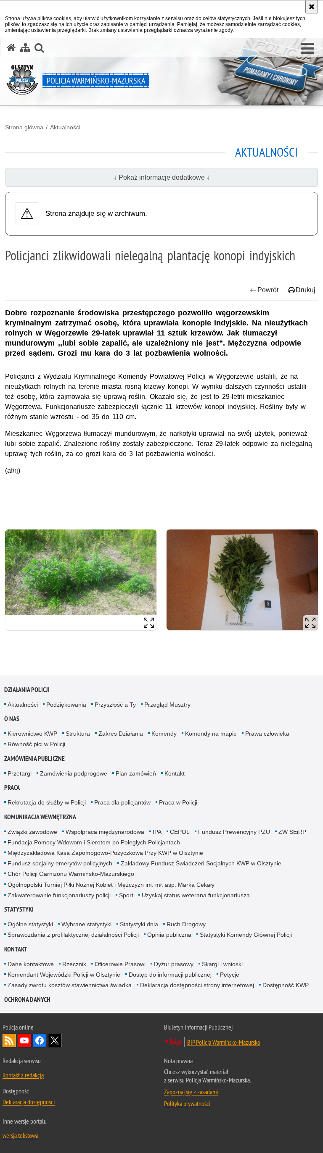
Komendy (164, 733)
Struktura (78, 733)
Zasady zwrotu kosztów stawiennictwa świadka (70, 985)
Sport (126, 895)
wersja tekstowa (20, 1135)
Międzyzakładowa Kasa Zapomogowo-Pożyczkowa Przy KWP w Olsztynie (105, 852)
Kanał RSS (9, 1040)
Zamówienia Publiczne (34, 758)
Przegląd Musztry (167, 704)
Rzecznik (74, 964)
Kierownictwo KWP (32, 733)
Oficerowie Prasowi (120, 964)
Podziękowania (66, 704)
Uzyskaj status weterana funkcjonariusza (196, 895)
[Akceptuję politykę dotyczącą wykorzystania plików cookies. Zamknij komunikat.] (311, 6)
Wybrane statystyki (86, 924)
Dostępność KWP (285, 985)
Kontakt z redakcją (23, 1075)
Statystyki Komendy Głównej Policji (246, 934)
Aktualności (65, 127)
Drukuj (305, 289)
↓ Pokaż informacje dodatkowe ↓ (162, 177)
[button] (307, 49)
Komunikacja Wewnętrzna (40, 816)
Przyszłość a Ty (115, 704)
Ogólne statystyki (30, 924)
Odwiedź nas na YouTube (24, 1040)
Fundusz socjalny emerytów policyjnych (60, 863)
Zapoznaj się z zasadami (191, 1091)
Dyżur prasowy (173, 964)
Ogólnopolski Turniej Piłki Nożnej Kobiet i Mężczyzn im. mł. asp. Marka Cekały (111, 884)
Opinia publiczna (169, 934)
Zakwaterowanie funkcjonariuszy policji (59, 895)
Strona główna (24, 127)
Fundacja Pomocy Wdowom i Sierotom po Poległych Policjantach (94, 842)
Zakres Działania (120, 733)
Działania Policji (27, 689)
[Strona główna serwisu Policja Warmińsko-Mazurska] (11, 47)
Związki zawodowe (32, 831)
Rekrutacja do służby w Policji (47, 802)
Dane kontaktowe (31, 964)
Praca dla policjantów (122, 802)
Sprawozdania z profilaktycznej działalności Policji (73, 934)
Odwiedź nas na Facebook (39, 1040)
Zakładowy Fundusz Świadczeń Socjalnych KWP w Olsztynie (201, 863)
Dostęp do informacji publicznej (170, 974)
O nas (11, 718)
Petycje (229, 974)
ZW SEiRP (292, 831)
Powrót (267, 289)
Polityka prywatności (187, 1103)
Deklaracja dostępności (29, 1102)
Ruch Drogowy (186, 924)
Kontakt (174, 773)
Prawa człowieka (267, 733)
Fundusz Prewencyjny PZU (234, 831)
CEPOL (180, 831)
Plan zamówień (136, 773)
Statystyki (19, 909)
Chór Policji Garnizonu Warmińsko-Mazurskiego (71, 873)
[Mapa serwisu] (25, 47)
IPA (157, 831)
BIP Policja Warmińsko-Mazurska (223, 1042)
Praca (12, 787)
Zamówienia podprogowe (73, 773)
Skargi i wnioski (222, 964)
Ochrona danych (27, 999)
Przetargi (20, 773)
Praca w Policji (178, 802)
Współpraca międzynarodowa (105, 831)
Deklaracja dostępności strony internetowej (197, 985)
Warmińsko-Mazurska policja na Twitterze (54, 1040)
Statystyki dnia (139, 924)
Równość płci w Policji (36, 744)
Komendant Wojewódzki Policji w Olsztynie (64, 974)
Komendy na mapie (211, 733)
